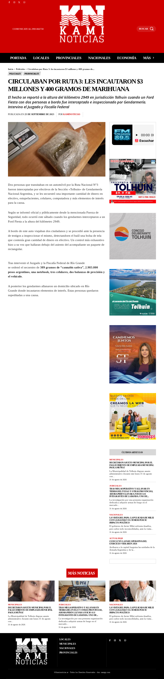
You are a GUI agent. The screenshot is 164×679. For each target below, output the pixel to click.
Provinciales (31, 73)
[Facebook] (9, 2)
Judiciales (115, 486)
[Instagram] (14, 2)
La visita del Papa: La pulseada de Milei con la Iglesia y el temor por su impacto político (131, 520)
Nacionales (116, 515)
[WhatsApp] (24, 2)
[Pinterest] (107, 115)
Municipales (116, 460)
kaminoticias (71, 114)
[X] (19, 2)
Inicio (10, 69)
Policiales (20, 69)
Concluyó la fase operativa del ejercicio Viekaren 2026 (128, 542)
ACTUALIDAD (116, 538)
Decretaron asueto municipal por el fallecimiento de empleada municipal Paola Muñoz (131, 465)
